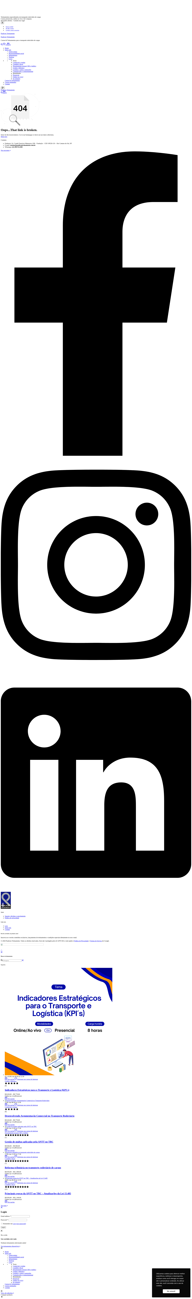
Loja (6, 926)
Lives (10, 59)
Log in (3, 1227)
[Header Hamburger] (3, 88)
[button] (5, 45)
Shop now (4, 136)
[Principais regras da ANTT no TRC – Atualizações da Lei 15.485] (26, 1178)
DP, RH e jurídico (10, 28)
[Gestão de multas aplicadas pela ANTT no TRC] (21, 1126)
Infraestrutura (13, 55)
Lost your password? (19, 1224)
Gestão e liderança (10, 1081)
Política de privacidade (12, 918)
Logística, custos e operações (12, 30)
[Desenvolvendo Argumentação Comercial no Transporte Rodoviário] (27, 1100)
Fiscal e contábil (9, 26)
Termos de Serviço (96, 941)
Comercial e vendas (11, 1107)
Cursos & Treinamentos (12, 80)
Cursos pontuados (10, 82)
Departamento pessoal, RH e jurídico (16, 1133)
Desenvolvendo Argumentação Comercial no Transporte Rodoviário (39, 1116)
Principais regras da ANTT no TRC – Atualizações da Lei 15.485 (38, 1193)
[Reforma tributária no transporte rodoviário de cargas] (22, 1152)
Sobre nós (8, 50)
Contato (7, 84)
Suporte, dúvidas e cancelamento (15, 916)
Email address (6, 1216)
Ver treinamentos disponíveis (10, 1246)
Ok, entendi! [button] (171, 1291)
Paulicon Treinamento (8, 37)
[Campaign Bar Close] (2, 23)
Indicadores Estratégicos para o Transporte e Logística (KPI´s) (37, 1090)
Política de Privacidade (81, 941)
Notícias (11, 57)
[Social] (96, 455)
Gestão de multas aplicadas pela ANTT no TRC (29, 1141)
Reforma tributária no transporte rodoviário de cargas (33, 1167)
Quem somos (13, 52)
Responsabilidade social (16, 53)
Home (7, 48)
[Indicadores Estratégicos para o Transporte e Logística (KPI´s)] (58, 1075)
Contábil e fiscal (10, 1159)
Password (4, 1220)
